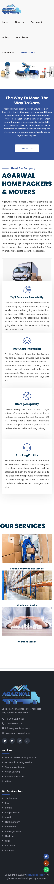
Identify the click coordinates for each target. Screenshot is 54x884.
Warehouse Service (15, 767)
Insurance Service (14, 776)
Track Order (28, 52)
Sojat (7, 803)
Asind (8, 817)
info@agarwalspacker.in (17, 728)
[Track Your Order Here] (46, 856)
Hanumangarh (12, 821)
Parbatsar (10, 845)
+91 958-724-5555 (14, 718)
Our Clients (22, 37)
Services (35, 22)
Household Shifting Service (18, 762)
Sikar (7, 840)
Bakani (8, 807)
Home (5, 22)
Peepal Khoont (12, 812)
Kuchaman (10, 826)
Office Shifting (12, 771)
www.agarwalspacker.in (17, 733)
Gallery (6, 37)
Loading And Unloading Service (21, 757)
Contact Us (8, 52)
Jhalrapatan (11, 798)
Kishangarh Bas (13, 831)
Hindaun (9, 836)
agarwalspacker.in (35, 874)
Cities (8, 781)
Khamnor (10, 850)
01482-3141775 (13, 723)
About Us (19, 22)
